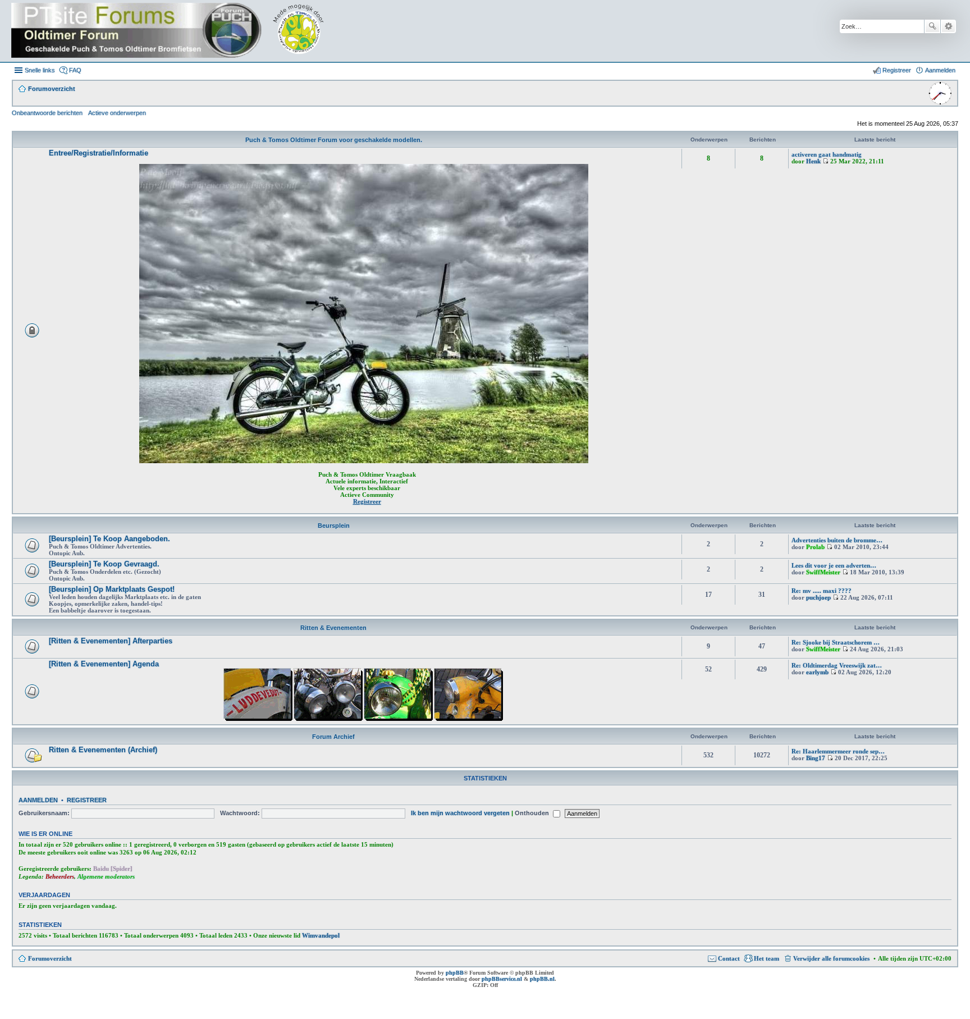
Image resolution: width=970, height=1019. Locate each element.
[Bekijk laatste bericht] (825, 161)
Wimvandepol (321, 935)
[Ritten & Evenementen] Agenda (104, 664)
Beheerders (59, 876)
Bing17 (815, 758)
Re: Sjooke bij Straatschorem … (835, 642)
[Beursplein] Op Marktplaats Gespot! (112, 589)
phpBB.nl (542, 979)
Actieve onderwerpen (117, 112)
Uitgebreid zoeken (948, 26)
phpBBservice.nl (502, 979)
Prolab (815, 546)
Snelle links (40, 70)
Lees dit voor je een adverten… (833, 565)
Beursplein (334, 525)
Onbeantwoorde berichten (47, 112)
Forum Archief (333, 736)
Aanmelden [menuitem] (940, 70)
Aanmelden (38, 800)
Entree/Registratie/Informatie (98, 153)
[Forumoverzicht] (175, 31)
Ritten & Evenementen (333, 627)
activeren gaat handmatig (826, 154)
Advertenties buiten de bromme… (836, 540)
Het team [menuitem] (766, 958)
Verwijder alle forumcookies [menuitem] (831, 958)
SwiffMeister (823, 572)
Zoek (932, 26)
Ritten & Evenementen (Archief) (103, 750)
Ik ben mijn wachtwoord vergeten (460, 813)
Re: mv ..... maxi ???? (821, 590)
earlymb (817, 672)
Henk (813, 161)
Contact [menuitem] (729, 958)
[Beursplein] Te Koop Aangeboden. (109, 538)
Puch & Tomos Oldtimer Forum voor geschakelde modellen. (333, 139)
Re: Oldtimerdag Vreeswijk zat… (836, 665)
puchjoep (818, 597)
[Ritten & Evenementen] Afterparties (110, 641)
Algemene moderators (106, 876)
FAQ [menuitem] (75, 70)
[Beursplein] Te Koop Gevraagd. (104, 564)
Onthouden (533, 813)
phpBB (455, 973)
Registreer (87, 800)
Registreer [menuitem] (896, 70)
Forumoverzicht (50, 958)
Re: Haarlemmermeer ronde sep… (838, 751)
